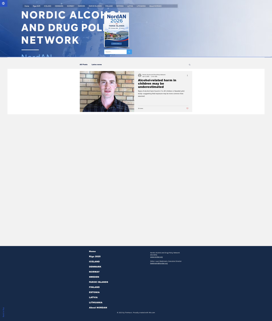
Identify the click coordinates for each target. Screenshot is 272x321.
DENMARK (95, 267)
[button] (190, 65)
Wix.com (152, 313)
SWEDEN (94, 277)
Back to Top (3, 312)
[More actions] (188, 75)
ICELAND (94, 261)
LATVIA (93, 297)
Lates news (97, 64)
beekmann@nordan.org (159, 263)
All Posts (83, 64)
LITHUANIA (95, 302)
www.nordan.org (156, 257)
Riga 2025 (95, 256)
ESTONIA (94, 292)
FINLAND (94, 287)
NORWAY (94, 272)
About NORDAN (98, 307)
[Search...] (129, 52)
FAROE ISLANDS (98, 282)
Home (92, 251)
